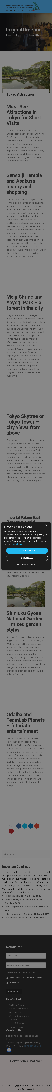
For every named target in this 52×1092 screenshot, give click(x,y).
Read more (18, 544)
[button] (26, 564)
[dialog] (26, 546)
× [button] (46, 525)
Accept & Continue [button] (27, 550)
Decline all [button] (27, 558)
